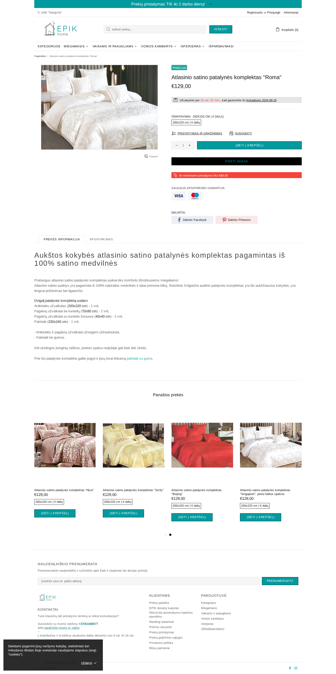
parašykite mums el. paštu (62, 627)
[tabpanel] (65, 467)
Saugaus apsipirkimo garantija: (198, 188)
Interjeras (207, 624)
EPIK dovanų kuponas (164, 608)
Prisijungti (273, 12)
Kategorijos (208, 602)
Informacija (291, 12)
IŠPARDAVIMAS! (212, 629)
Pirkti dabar (236, 161)
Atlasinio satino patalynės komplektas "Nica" (64, 490)
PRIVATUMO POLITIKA (61, 663)
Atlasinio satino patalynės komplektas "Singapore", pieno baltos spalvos (265, 492)
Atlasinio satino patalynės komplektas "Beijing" (196, 492)
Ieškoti (220, 29)
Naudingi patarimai (161, 621)
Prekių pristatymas (161, 632)
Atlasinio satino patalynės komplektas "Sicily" (133, 490)
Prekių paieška (159, 602)
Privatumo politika (161, 643)
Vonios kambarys (212, 618)
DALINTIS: (178, 212)
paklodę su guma (139, 358)
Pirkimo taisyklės (160, 627)
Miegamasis (209, 608)
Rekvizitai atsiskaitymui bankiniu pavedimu (171, 614)
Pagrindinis (40, 56)
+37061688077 (88, 624)
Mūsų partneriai (159, 648)
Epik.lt (60, 29)
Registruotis (255, 12)
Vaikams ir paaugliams (216, 613)
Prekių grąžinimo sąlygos (166, 637)
